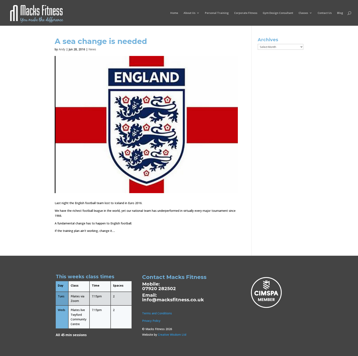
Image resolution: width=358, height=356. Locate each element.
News (92, 49)
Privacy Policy (151, 321)
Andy (62, 49)
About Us (189, 13)
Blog (340, 13)
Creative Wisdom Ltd (172, 335)
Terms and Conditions (157, 313)
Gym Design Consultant (278, 13)
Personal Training (217, 13)
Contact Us (325, 13)
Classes (303, 13)
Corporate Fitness (245, 13)
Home (174, 13)
